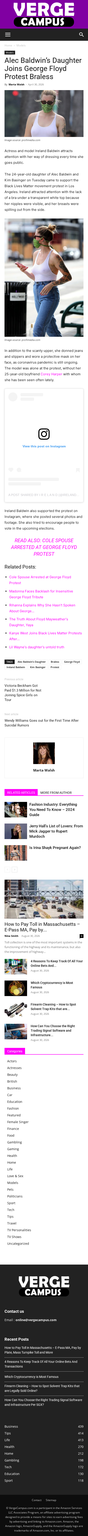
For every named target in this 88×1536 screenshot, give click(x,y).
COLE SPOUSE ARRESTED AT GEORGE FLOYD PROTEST (44, 547)
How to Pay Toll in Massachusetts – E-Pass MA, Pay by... (42, 927)
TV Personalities (19, 1230)
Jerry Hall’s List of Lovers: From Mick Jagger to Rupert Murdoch (56, 831)
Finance (13, 1128)
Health (12, 1156)
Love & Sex (15, 1176)
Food (10, 1135)
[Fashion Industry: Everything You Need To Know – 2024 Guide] (16, 809)
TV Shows (14, 1237)
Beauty (12, 1074)
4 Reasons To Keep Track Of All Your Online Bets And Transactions (41, 1364)
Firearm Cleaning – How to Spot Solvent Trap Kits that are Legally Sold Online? (42, 1388)
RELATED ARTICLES (21, 792)
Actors (12, 1061)
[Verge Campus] (44, 14)
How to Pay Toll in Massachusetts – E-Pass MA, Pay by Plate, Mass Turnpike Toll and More (43, 1350)
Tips (10, 1216)
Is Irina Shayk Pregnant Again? (55, 847)
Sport (11, 1203)
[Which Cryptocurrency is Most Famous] (16, 988)
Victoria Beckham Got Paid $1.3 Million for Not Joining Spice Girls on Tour (23, 693)
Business (14, 1088)
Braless (55, 661)
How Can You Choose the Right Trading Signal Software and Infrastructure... (53, 1030)
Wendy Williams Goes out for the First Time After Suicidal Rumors (42, 723)
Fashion (13, 1108)
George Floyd (72, 661)
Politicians (15, 1196)
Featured (14, 1115)
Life (10, 1169)
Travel (11, 1223)
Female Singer (18, 1122)
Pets (10, 1189)
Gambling (14, 1142)
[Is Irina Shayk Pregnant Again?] (16, 853)
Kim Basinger (38, 667)
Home (8, 45)
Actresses (14, 1068)
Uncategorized (18, 1243)
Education (14, 1101)
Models (21, 45)
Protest (55, 667)
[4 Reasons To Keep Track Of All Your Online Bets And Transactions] (16, 966)
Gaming (13, 1149)
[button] (7, 35)
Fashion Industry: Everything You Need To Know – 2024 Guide (53, 809)
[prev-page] (7, 869)
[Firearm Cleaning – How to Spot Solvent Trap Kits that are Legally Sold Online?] (16, 1010)
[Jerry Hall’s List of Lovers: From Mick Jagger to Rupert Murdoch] (16, 831)
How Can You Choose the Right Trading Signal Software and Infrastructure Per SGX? (43, 1402)
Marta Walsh (16, 84)
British (12, 1081)
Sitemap (51, 1500)
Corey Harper (51, 374)
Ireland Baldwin (16, 667)
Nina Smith (11, 936)
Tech (10, 1210)
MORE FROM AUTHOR (56, 792)
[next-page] (14, 869)
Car (9, 1095)
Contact (37, 1500)
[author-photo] (44, 764)
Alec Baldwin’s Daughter (32, 661)
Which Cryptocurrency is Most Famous (31, 1377)
